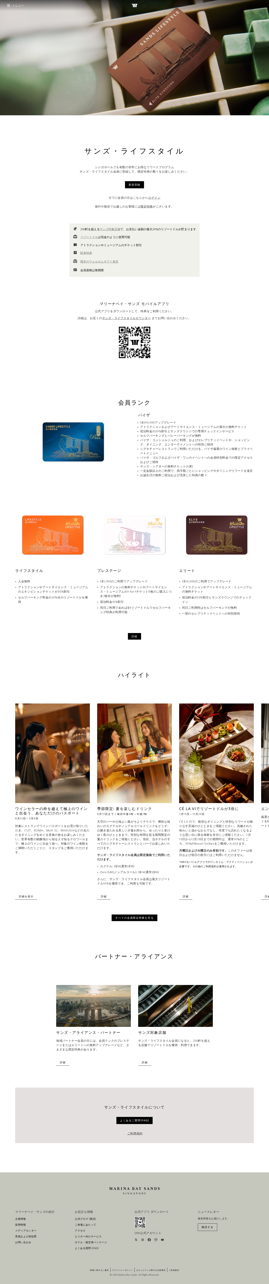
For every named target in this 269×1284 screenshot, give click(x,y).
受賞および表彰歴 (26, 1236)
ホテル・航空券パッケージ (91, 1242)
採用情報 (20, 1225)
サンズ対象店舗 (110, 229)
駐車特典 (86, 253)
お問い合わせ (23, 1242)
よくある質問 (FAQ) (87, 1248)
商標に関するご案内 (99, 1270)
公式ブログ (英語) (85, 1219)
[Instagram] (143, 1240)
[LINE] (156, 1240)
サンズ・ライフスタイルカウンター (126, 318)
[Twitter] (136, 1240)
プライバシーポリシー (122, 1270)
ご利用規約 (135, 1133)
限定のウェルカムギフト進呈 (99, 261)
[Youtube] (162, 1240)
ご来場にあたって (85, 1225)
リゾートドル (89, 237)
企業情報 (20, 1219)
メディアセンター (26, 1230)
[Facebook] (150, 1240)
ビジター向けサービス (88, 1236)
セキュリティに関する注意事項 (151, 1270)
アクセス (80, 1230)
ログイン (154, 197)
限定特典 (147, 206)
